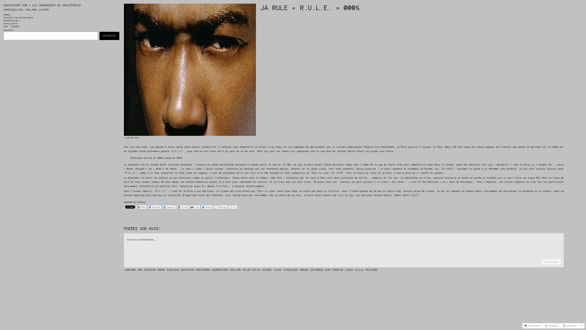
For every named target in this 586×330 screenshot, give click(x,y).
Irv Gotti (267, 270)
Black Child (173, 270)
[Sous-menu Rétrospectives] (19, 20)
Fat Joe (256, 270)
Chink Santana (203, 270)
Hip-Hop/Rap (150, 270)
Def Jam (246, 270)
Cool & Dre (235, 270)
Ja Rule (277, 270)
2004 (140, 270)
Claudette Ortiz (220, 270)
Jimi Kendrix (316, 270)
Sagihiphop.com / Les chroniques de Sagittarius (42, 5)
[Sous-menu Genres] (11, 14)
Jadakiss (304, 270)
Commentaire (551, 261)
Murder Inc (338, 270)
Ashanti (161, 270)
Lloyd (328, 270)
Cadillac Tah (187, 270)
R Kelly (349, 270)
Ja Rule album (290, 270)
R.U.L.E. (359, 270)
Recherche (8, 30)
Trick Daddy (372, 270)
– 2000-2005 (130, 270)
